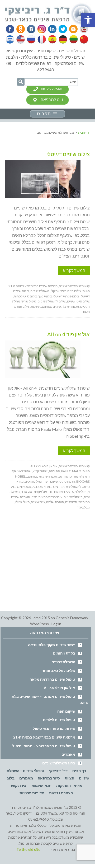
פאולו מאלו (22, 502)
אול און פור (40, 492)
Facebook (10, 29)
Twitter (61, 29)
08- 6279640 (51, 89)
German (62, 39)
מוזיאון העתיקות (69, 785)
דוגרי (54, 849)
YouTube (81, 29)
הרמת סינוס (67, 481)
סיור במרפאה (49, 778)
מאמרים (68, 754)
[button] (88, 20)
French (41, 39)
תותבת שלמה (55, 502)
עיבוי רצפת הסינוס (50, 497)
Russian (31, 39)
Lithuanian (72, 39)
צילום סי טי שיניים (78, 301)
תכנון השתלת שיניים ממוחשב (60, 307)
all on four (21, 487)
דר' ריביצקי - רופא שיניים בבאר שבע (49, 14)
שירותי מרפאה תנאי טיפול (54, 728)
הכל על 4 (81, 492)
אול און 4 (26, 492)
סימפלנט (71, 502)
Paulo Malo (71, 471)
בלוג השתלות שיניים (58, 763)
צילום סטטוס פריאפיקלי (66, 291)
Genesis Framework (72, 617)
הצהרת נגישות (61, 793)
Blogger (71, 29)
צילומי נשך (45, 296)
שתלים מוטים (33, 481)
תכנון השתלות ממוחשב (42, 476)
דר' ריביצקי (58, 770)
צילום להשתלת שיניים (51, 301)
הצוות (69, 778)
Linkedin (51, 29)
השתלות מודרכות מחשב (74, 476)
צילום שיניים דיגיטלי (68, 154)
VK (31, 29)
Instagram (41, 29)
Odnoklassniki (20, 29)
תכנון (86, 312)
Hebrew (10, 39)
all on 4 (39, 487)
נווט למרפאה (52, 99)
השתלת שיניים (68, 286)
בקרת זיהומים (64, 653)
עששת (35, 307)
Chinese (82, 39)
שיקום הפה (51, 481)
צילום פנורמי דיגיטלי (66, 296)
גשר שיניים (38, 502)
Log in (56, 624)
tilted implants (61, 492)
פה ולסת (54, 471)
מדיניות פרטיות (32, 793)
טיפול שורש (28, 301)
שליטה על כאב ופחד (58, 670)
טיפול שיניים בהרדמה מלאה (52, 679)
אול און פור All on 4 (68, 334)
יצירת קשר (18, 785)
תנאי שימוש (41, 785)
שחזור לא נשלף (21, 471)
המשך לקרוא (74, 270)
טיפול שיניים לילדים (59, 719)
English (21, 39)
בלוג (11, 778)
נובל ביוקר (83, 507)
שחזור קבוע (40, 471)
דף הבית (79, 770)
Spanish (52, 39)
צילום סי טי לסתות (25, 296)
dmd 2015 (42, 617)
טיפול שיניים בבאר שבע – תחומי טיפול (43, 746)
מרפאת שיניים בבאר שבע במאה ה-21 (33, 286)
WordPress (39, 624)
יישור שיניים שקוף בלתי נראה (51, 644)
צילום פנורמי (21, 307)
